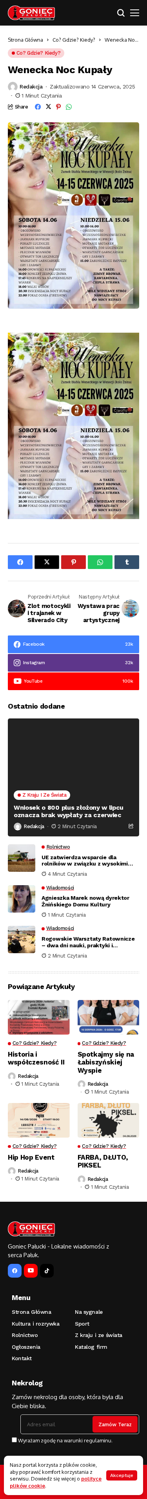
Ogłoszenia (26, 1347)
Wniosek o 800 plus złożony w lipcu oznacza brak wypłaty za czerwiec (68, 811)
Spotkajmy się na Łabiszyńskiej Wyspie (106, 1062)
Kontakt (22, 1358)
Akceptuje (121, 1475)
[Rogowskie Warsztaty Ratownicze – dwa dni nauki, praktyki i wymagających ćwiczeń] (21, 939)
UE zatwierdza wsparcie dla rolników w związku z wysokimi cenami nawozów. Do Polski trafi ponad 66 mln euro (86, 860)
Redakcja (31, 86)
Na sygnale (89, 1312)
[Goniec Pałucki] (31, 13)
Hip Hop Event (31, 1157)
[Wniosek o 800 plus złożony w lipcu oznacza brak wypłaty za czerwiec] (73, 777)
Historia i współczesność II (36, 1058)
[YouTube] (31, 1271)
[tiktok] (47, 1271)
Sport (82, 1323)
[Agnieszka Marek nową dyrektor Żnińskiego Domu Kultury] (21, 899)
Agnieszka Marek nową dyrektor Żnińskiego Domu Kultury (85, 901)
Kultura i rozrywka (35, 1323)
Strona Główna (25, 40)
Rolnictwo (25, 1335)
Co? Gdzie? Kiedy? (74, 40)
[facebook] (15, 1271)
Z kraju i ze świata (98, 1335)
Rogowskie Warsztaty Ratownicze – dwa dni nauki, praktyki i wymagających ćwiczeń (88, 942)
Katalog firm (91, 1347)
